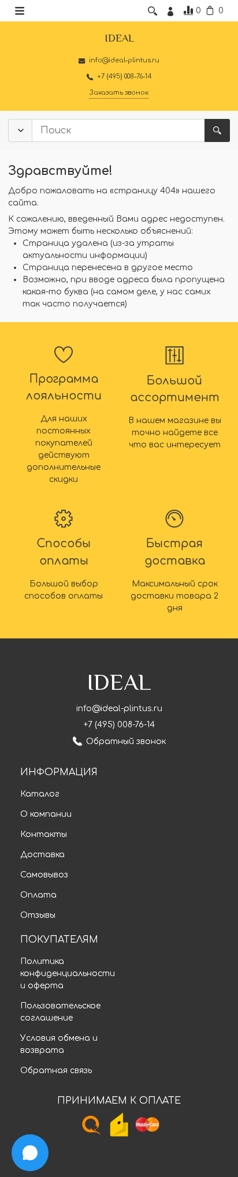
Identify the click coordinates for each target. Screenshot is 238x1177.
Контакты (43, 834)
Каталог (40, 794)
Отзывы (37, 915)
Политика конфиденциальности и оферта (67, 973)
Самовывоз (44, 874)
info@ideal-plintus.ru (119, 708)
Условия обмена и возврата (59, 1044)
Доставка (42, 854)
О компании (46, 814)
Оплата (38, 895)
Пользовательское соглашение (60, 1012)
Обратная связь (56, 1070)
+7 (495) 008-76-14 (119, 724)
